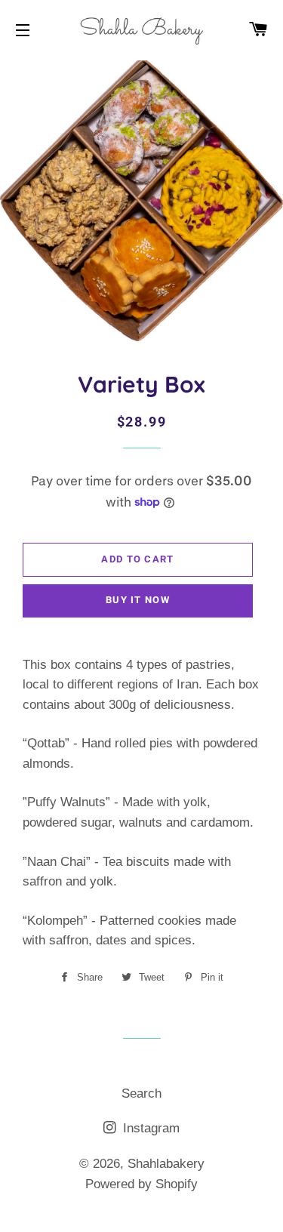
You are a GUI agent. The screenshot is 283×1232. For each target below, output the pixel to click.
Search (141, 1093)
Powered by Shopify (141, 1184)
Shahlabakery (166, 1164)
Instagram (149, 1128)
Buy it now (138, 599)
